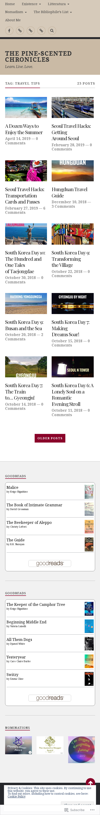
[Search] (52, 30)
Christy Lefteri (18, 526)
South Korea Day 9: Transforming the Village (71, 258)
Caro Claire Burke (20, 661)
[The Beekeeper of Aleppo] (89, 532)
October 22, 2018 (67, 271)
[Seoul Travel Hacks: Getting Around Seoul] (73, 107)
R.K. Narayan (17, 544)
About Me (13, 20)
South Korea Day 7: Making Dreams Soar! (70, 328)
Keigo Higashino (19, 491)
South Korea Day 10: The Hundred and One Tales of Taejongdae (25, 261)
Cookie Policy (17, 796)
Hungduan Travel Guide (69, 192)
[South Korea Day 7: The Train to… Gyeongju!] (26, 366)
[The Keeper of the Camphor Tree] (89, 614)
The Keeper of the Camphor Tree (36, 604)
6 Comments (25, 210)
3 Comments (63, 206)
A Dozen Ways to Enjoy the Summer (24, 129)
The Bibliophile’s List (51, 12)
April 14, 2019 (17, 138)
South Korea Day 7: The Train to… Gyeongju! (24, 391)
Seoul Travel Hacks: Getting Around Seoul (71, 132)
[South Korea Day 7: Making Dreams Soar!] (73, 303)
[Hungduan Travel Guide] (73, 170)
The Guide (16, 540)
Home (10, 4)
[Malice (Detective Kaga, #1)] (89, 497)
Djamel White (17, 643)
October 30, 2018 (20, 277)
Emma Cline (16, 678)
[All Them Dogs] (89, 649)
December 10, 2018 (69, 202)
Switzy (12, 674)
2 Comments (24, 336)
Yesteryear (16, 657)
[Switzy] (89, 684)
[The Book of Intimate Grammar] (89, 514)
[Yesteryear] (89, 666)
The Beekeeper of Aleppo (29, 522)
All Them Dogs (19, 639)
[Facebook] (9, 30)
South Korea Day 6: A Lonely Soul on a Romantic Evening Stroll (72, 394)
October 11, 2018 (67, 410)
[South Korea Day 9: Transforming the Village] (73, 233)
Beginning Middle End (27, 622)
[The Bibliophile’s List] (41, 30)
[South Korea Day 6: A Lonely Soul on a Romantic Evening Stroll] (73, 366)
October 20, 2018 (20, 334)
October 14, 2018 (20, 404)
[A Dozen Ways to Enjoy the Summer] (26, 107)
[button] (18, 745)
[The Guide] (89, 550)
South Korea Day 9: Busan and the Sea (24, 325)
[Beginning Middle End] (89, 631)
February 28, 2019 (68, 145)
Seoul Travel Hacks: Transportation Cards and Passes (24, 195)
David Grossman (19, 509)
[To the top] (90, 782)
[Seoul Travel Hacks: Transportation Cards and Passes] (26, 170)
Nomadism (14, 12)
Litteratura (57, 4)
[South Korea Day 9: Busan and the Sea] (26, 303)
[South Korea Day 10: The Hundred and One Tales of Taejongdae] (26, 233)
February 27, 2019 (21, 208)
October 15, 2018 (67, 341)
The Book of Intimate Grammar (34, 505)
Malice (12, 487)
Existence (29, 4)
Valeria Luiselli (18, 626)
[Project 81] (31, 30)
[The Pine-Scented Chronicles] (20, 30)
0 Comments (21, 140)
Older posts (50, 438)
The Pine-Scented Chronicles (38, 56)
